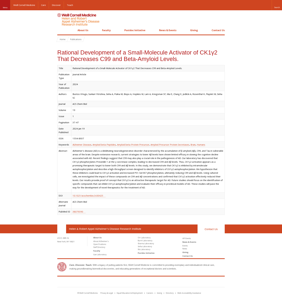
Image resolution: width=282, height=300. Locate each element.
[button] (277, 5)
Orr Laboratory (144, 237)
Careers (149, 293)
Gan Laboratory (99, 254)
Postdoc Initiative (134, 30)
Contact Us (218, 30)
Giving (194, 30)
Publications (76, 39)
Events (185, 245)
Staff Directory (99, 247)
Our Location (61, 228)
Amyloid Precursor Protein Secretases (170, 144)
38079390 (78, 211)
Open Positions (99, 244)
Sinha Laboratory (145, 246)
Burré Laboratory (145, 240)
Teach (70, 5)
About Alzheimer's (101, 241)
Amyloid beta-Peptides (104, 144)
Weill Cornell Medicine (24, 5)
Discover (56, 5)
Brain (193, 144)
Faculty (106, 30)
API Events (186, 238)
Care (43, 5)
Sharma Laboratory (146, 243)
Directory (170, 293)
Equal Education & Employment (130, 293)
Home (60, 30)
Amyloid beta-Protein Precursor (133, 144)
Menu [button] (5, 7)
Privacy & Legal (106, 293)
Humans (201, 144)
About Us (83, 30)
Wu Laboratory (144, 249)
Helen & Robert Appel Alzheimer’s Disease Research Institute (105, 228)
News (184, 248)
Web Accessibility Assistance (189, 293)
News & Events (167, 30)
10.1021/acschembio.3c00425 (88, 195)
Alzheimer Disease (82, 144)
